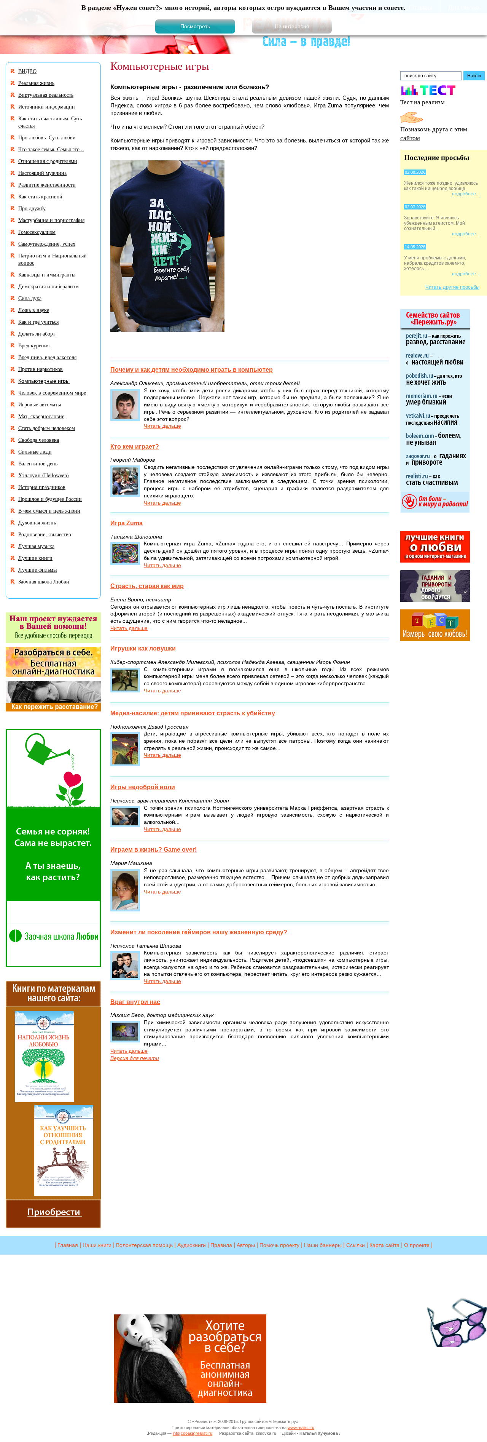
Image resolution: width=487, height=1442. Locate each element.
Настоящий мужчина (42, 172)
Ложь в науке (33, 309)
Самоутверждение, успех (46, 243)
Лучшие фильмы (37, 569)
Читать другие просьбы (452, 287)
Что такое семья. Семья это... (51, 149)
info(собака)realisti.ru (192, 1433)
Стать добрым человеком (46, 428)
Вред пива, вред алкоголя (47, 357)
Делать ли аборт (36, 333)
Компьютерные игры (44, 381)
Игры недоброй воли (142, 787)
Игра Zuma (126, 523)
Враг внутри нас (135, 1002)
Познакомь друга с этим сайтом (433, 133)
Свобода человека (38, 439)
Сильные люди (35, 451)
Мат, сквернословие (41, 416)
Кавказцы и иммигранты (46, 274)
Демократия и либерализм (48, 286)
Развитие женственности (47, 184)
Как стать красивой (40, 196)
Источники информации (46, 106)
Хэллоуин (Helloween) (43, 475)
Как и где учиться (38, 321)
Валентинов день (37, 463)
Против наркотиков (40, 368)
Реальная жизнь (36, 82)
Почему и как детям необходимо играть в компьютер (191, 369)
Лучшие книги (35, 557)
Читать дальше (162, 426)
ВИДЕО (27, 71)
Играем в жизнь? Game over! (153, 849)
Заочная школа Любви (43, 581)
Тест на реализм (422, 102)
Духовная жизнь (37, 522)
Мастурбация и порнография (51, 220)
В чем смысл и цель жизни (49, 510)
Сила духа (29, 298)
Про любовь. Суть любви (47, 137)
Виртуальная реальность (45, 94)
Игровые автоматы (39, 404)
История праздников (41, 487)
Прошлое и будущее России (50, 498)
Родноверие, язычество (44, 534)
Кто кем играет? (134, 446)
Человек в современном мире (52, 392)
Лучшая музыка (36, 546)
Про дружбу (32, 208)
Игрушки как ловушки (143, 648)
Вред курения (33, 345)
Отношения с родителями (47, 161)
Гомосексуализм (37, 231)
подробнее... (465, 194)
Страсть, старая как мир (147, 586)
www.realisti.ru (301, 1427)
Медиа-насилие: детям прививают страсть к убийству (192, 713)
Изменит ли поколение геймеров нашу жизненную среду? (198, 932)
